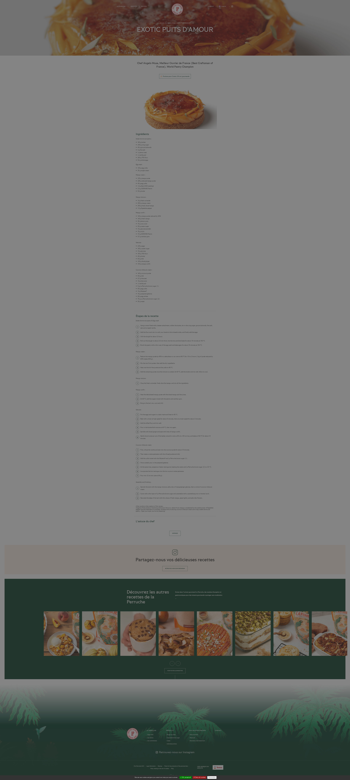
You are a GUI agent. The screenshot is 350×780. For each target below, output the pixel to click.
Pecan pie (192, 737)
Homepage (175, 9)
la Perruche (151, 730)
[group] (61, 633)
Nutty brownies (193, 734)
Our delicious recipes (170, 23)
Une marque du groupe (206, 767)
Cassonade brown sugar (173, 737)
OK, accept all (186, 777)
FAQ (172, 768)
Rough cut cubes (171, 734)
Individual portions (172, 744)
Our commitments (152, 740)
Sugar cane (150, 734)
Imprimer (175, 533)
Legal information (151, 766)
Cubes (168, 740)
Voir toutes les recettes (175, 670)
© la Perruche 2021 (139, 766)
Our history (150, 737)
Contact (211, 6)
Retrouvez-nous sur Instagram (175, 568)
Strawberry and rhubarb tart (197, 740)
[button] (172, 663)
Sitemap (160, 766)
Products (134, 6)
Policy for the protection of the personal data (176, 766)
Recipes (144, 6)
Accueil (162, 23)
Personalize (212, 777)
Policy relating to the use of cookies (159, 768)
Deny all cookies (200, 777)
